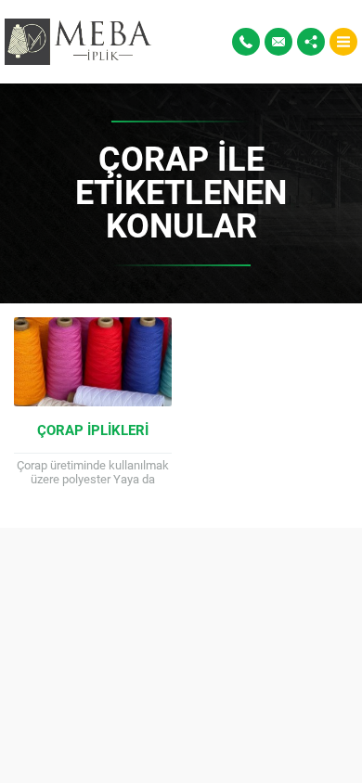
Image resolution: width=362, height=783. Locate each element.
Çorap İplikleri (93, 429)
